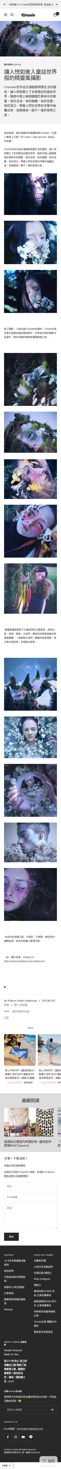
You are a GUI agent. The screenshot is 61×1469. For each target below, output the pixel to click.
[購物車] (55, 14)
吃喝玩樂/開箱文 (43, 1272)
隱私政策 (9, 1176)
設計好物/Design (12, 64)
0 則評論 (22, 1004)
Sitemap (8, 1309)
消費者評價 (40, 1260)
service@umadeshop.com (30, 1428)
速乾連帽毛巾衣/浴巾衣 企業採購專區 (45, 1303)
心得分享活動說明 (43, 1266)
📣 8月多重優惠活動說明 (15, 1262)
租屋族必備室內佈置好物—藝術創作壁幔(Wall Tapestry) (27, 1143)
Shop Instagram (42, 1278)
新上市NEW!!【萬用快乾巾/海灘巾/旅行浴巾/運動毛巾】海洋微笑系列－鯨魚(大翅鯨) (20, 1074)
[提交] (52, 1409)
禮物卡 (37, 1285)
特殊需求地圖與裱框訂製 (44, 1313)
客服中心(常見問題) (14, 1287)
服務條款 (23, 1176)
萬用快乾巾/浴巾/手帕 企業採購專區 (44, 1293)
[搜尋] (12, 14)
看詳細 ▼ (48, 4)
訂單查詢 (9, 1293)
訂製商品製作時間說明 (14, 1278)
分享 (6, 1017)
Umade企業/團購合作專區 (45, 1323)
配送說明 (9, 1270)
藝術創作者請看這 (43, 1331)
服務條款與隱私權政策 (14, 1301)
